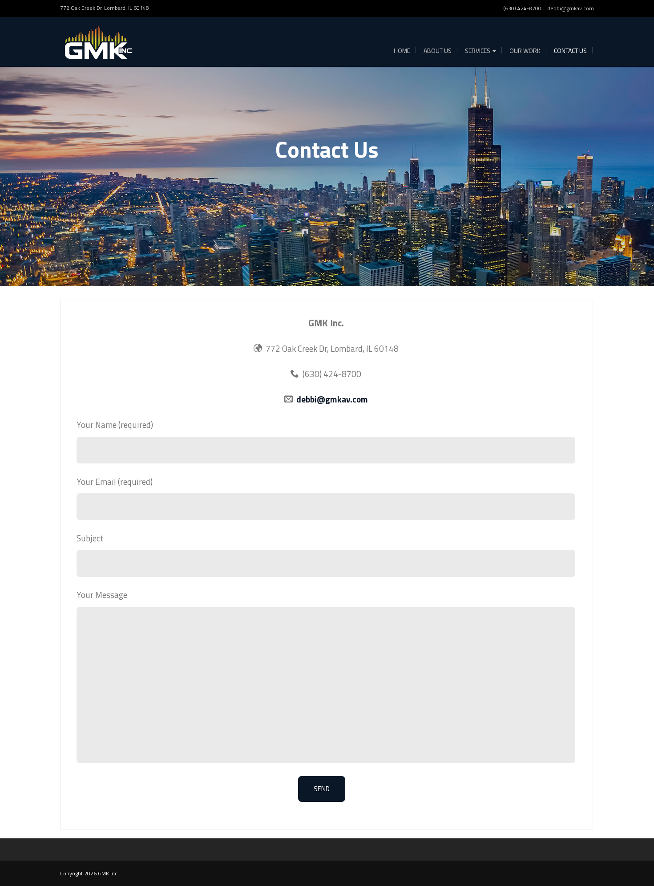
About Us (438, 50)
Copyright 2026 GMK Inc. (89, 873)
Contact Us (570, 50)
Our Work (525, 50)
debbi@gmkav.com (570, 8)
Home (402, 50)
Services (478, 50)
